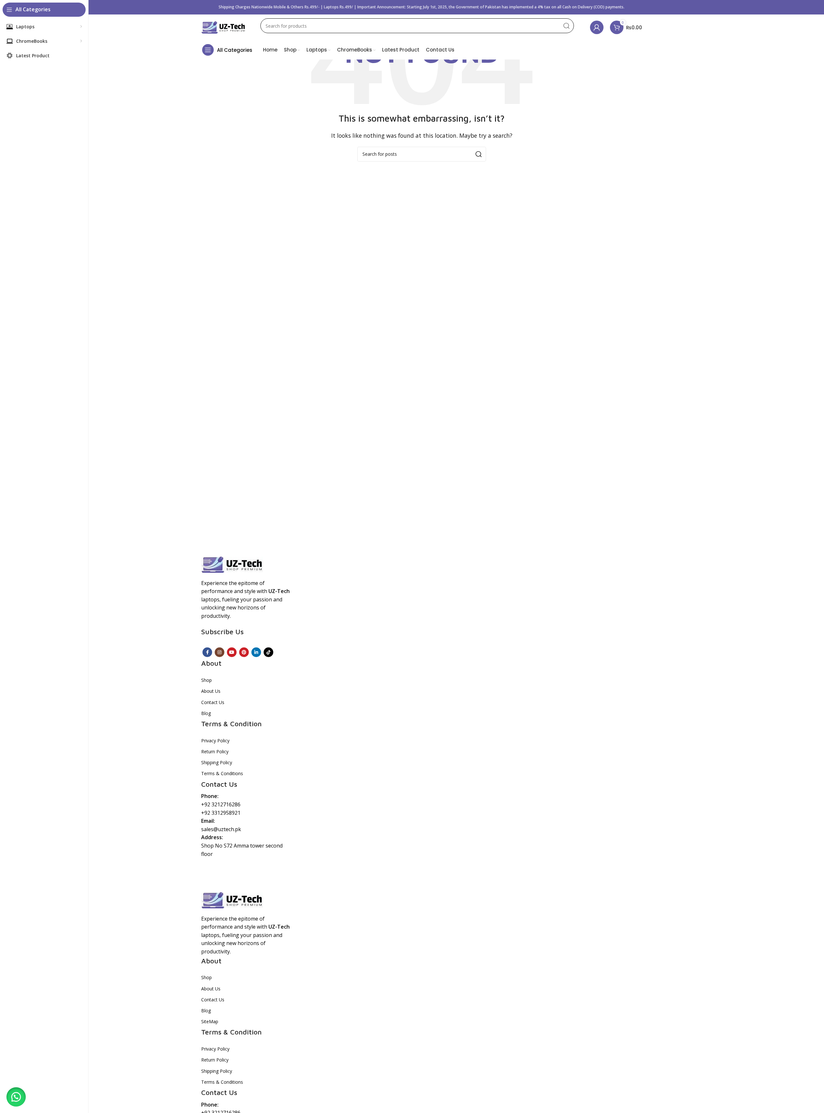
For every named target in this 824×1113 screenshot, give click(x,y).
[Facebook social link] (207, 652)
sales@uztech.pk (221, 829)
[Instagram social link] (219, 652)
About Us (210, 691)
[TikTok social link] (268, 652)
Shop (206, 680)
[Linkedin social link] (256, 652)
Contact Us (212, 702)
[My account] (597, 27)
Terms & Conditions (222, 773)
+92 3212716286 (220, 804)
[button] (16, 1097)
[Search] (566, 25)
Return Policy (215, 751)
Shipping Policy (216, 762)
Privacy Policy (215, 740)
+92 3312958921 (220, 812)
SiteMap (209, 1021)
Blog (206, 713)
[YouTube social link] (232, 652)
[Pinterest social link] (244, 652)
